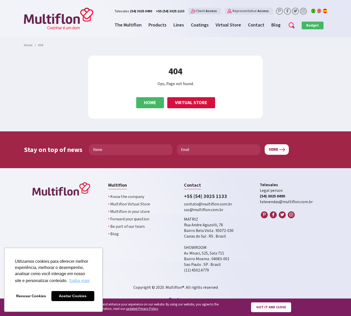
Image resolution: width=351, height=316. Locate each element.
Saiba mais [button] (79, 280)
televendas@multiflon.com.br (286, 202)
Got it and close (271, 307)
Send (273, 149)
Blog (113, 234)
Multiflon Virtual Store (129, 204)
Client (206, 11)
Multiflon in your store (129, 211)
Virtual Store (191, 103)
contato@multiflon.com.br (208, 204)
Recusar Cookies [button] (31, 296)
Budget (312, 25)
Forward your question (128, 219)
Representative (251, 11)
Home (150, 103)
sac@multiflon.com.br (203, 210)
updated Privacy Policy (142, 309)
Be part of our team (126, 226)
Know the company (126, 197)
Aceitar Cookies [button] (73, 296)
